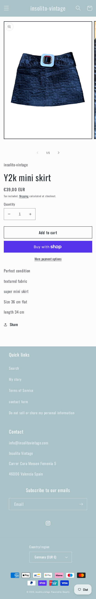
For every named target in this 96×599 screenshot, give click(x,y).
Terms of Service (21, 390)
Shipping (24, 196)
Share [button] (14, 324)
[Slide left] (37, 153)
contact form (18, 401)
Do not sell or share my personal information (41, 412)
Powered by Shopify (60, 591)
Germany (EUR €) (45, 556)
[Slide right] (58, 153)
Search (14, 368)
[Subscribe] (81, 504)
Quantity (9, 204)
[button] (6, 8)
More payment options (48, 259)
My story (15, 379)
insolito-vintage (42, 591)
